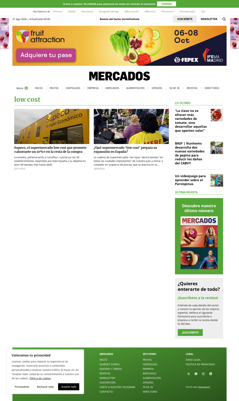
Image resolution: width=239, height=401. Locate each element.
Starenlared (204, 386)
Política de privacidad (200, 364)
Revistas (192, 88)
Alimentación (135, 88)
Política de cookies (40, 378)
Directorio (212, 88)
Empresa (93, 88)
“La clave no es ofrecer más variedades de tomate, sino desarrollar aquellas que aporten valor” (191, 121)
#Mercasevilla (132, 11)
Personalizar (22, 386)
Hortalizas (73, 88)
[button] (224, 19)
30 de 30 (174, 88)
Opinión (157, 88)
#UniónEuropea (187, 11)
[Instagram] (203, 374)
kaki (203, 11)
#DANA (72, 11)
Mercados (112, 88)
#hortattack (87, 11)
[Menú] (26, 88)
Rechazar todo (45, 386)
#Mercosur (150, 11)
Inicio (39, 88)
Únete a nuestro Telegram (117, 387)
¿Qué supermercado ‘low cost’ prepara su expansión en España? (125, 150)
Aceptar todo (68, 386)
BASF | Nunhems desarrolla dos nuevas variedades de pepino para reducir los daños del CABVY (190, 153)
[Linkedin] (210, 374)
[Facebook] (196, 374)
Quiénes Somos (110, 364)
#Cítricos (57, 11)
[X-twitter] (188, 374)
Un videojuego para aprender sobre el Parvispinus (190, 180)
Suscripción (107, 382)
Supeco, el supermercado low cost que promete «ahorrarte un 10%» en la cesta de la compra (50, 150)
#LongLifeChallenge (109, 11)
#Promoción (168, 11)
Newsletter (107, 378)
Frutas (54, 88)
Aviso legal (193, 359)
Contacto (106, 391)
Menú (19, 88)
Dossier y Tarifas (111, 368)
